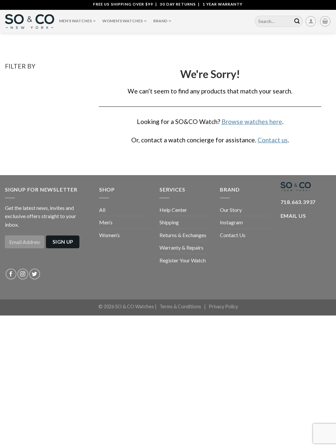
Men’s (106, 222)
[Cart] (325, 21)
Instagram (231, 222)
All (102, 210)
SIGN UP (62, 242)
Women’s (109, 235)
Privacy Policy (223, 306)
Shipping (169, 222)
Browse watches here (251, 121)
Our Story (231, 210)
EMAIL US (293, 216)
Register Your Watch (182, 260)
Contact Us (232, 235)
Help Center (173, 210)
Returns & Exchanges (182, 235)
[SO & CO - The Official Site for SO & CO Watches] (29, 21)
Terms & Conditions (180, 306)
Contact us (273, 140)
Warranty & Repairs (181, 247)
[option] (168, 4)
